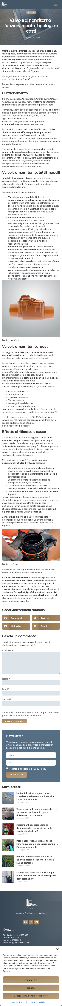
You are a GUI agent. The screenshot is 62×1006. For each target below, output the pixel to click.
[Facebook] (25, 922)
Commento (8, 650)
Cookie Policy (18, 1002)
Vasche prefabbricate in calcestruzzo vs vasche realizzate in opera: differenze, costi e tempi (36, 812)
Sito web (6, 699)
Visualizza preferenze (31, 996)
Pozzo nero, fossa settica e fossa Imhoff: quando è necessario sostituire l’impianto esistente (37, 844)
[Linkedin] (36, 922)
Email (5, 689)
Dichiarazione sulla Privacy (38, 1002)
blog (31, 12)
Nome (6, 679)
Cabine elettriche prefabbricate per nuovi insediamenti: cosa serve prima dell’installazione (36, 875)
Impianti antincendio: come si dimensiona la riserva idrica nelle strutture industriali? (34, 828)
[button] (57, 949)
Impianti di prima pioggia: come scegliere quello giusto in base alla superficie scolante (35, 796)
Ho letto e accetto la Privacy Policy (27, 768)
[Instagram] (31, 922)
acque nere (43, 132)
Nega (31, 987)
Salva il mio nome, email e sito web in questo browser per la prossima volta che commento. (30, 714)
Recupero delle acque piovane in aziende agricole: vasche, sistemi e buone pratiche (35, 859)
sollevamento (26, 217)
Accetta (31, 979)
